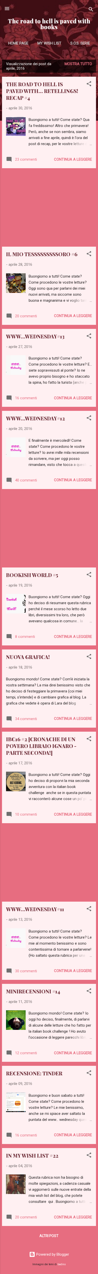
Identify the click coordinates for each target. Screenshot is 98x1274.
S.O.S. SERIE (80, 43)
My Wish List (49, 43)
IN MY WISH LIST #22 (32, 1155)
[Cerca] (91, 10)
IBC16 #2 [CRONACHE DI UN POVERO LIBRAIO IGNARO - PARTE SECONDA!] (41, 746)
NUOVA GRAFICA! (28, 656)
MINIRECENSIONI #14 (33, 991)
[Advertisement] (49, 207)
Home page (18, 43)
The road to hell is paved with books (49, 24)
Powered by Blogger (52, 1254)
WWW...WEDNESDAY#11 (35, 909)
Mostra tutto (78, 64)
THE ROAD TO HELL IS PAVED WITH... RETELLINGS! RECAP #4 (42, 91)
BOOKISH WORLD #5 (32, 575)
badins (62, 1264)
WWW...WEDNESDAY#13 (35, 336)
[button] (89, 85)
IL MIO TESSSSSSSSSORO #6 (41, 254)
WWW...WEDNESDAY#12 (35, 418)
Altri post (49, 1236)
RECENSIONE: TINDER (34, 1073)
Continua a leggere (73, 159)
